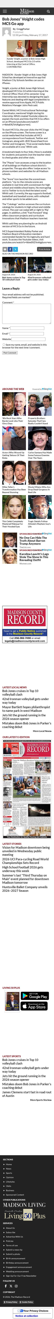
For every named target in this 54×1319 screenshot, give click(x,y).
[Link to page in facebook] (10, 249)
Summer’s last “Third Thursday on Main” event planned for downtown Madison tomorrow (25, 878)
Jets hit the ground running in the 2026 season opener (24, 716)
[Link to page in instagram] (16, 1286)
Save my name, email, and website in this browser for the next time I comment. (24, 346)
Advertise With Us (14, 1236)
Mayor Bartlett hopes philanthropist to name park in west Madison (26, 708)
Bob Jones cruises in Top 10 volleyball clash (13, 278)
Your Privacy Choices (35, 1310)
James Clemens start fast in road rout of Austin (26, 1094)
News (8, 1168)
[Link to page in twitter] (15, 249)
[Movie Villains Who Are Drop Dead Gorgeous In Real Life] (40, 472)
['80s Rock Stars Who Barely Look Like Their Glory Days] (14, 404)
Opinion (10, 1177)
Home (9, 1164)
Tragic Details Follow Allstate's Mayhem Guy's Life (39, 524)
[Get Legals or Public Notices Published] (24, 642)
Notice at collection (26, 1315)
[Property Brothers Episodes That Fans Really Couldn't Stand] (40, 404)
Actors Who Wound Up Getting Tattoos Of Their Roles (13, 455)
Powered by (37, 534)
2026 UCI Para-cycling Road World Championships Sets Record (25, 860)
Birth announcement (15, 1258)
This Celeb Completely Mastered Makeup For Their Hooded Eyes (12, 524)
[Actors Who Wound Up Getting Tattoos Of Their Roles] (14, 438)
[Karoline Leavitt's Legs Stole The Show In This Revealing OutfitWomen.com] (9, 556)
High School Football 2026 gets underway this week (22, 869)
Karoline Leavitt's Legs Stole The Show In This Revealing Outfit (34, 558)
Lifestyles (10, 1181)
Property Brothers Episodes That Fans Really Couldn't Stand (38, 421)
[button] (48, 11)
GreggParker (23, 28)
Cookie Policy (27, 1302)
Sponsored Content (15, 1194)
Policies (9, 1241)
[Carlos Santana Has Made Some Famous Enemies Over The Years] (40, 438)
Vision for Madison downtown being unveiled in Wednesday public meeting (26, 851)
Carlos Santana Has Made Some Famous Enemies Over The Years (40, 455)
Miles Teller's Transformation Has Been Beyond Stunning (14, 489)
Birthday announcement (17, 1262)
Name (6, 328)
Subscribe (10, 1232)
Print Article (44, 249)
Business (10, 1190)
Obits (8, 1186)
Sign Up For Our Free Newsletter (21, 1275)
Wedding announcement (17, 1271)
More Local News (42, 731)
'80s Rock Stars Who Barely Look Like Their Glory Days (12, 421)
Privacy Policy (11, 1302)
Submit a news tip (14, 1249)
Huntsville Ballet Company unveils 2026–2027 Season (25, 888)
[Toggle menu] (5, 11)
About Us (10, 1228)
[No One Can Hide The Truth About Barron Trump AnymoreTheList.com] (9, 540)
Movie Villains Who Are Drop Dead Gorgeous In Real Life (39, 489)
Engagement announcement (19, 1267)
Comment (8, 302)
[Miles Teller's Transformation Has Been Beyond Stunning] (14, 472)
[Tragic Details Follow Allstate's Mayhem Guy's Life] (40, 507)
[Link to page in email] (5, 249)
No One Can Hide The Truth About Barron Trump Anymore (33, 542)
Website (6, 339)
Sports (9, 1173)
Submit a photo (13, 1254)
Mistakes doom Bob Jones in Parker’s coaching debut (26, 725)
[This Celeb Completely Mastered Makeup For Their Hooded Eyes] (14, 507)
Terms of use (12, 1245)
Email (5, 333)
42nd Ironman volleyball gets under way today (39, 278)
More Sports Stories (40, 1100)
